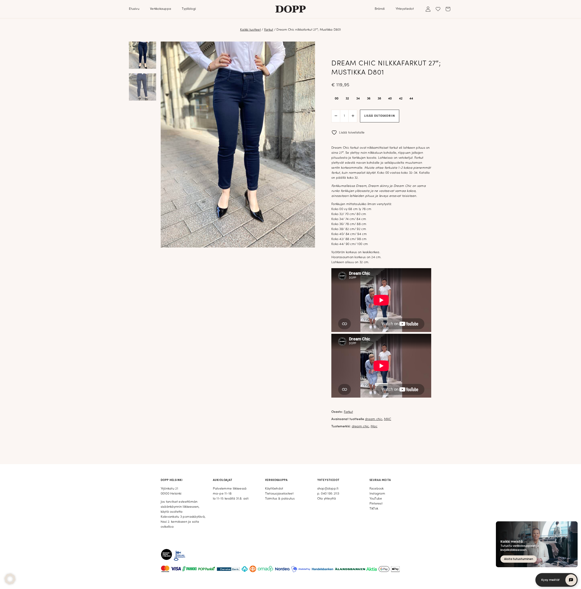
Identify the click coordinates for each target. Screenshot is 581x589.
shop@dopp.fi (327, 488)
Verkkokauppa (160, 9)
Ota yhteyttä (326, 498)
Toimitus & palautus (280, 498)
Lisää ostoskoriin (379, 116)
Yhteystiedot (405, 9)
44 (411, 98)
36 (369, 98)
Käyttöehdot (274, 488)
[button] (10, 579)
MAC (387, 419)
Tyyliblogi (189, 9)
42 (401, 98)
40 (390, 98)
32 (347, 98)
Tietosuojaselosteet (279, 493)
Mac (374, 426)
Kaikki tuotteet (250, 30)
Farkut (268, 30)
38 (379, 98)
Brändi (380, 9)
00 (337, 98)
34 (358, 98)
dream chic (373, 419)
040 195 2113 (330, 493)
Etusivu (134, 9)
